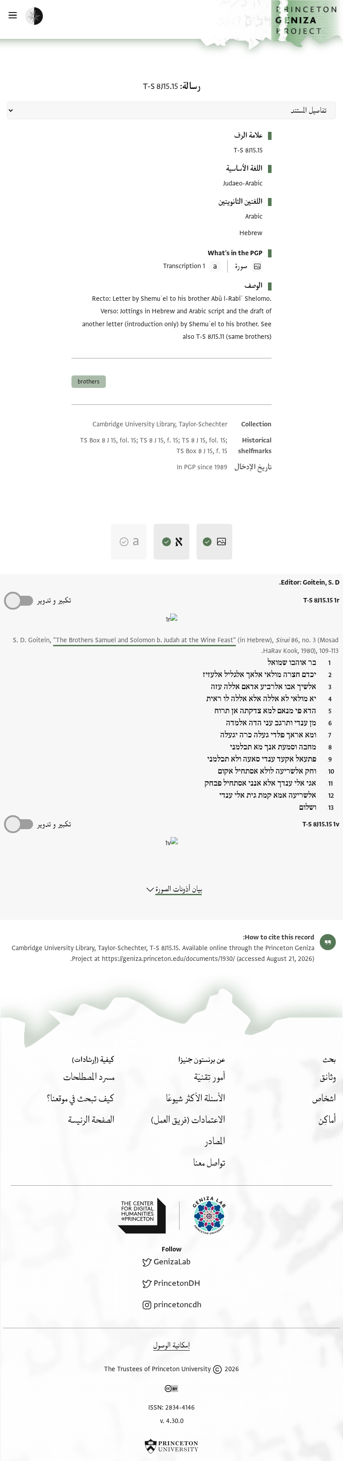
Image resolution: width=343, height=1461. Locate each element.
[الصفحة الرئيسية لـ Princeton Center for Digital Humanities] (141, 1216)
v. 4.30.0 (172, 1421)
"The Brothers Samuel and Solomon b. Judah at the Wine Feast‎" (144, 640)
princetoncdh (177, 1305)
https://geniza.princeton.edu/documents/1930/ (168, 959)
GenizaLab (172, 1262)
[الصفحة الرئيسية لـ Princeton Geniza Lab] (202, 1215)
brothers (89, 381)
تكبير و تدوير (54, 600)
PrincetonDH (177, 1283)
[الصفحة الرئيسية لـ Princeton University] (171, 1446)
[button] (307, 23)
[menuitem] (328, 1077)
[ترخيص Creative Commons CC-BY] (171, 1390)
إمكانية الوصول (171, 1345)
